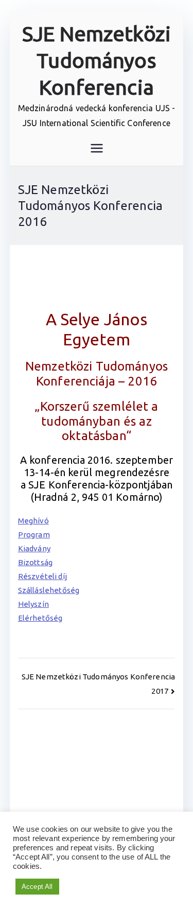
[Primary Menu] (97, 148)
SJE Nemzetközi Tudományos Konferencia (96, 60)
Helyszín (33, 604)
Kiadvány (34, 548)
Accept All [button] (37, 886)
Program (34, 534)
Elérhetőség (40, 618)
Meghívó (33, 520)
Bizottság (35, 562)
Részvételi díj (42, 576)
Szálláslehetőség (48, 590)
